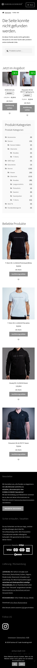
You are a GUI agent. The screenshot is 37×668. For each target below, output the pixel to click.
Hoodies (16, 153)
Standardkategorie (14, 208)
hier (27, 598)
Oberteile (13, 149)
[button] (10, 113)
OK (15, 664)
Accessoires (12, 137)
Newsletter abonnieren (13, 508)
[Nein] (34, 661)
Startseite (8, 12)
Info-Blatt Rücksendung (18, 603)
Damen (10, 141)
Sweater (16, 192)
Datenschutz (21, 637)
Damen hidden (15, 145)
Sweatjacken (17, 196)
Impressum (12, 637)
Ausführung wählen (9, 106)
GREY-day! (11, 161)
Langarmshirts (18, 184)
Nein (21, 664)
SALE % (10, 204)
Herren (10, 168)
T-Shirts (16, 157)
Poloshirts (16, 188)
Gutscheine (12, 165)
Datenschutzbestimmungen (24, 500)
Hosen (12, 172)
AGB (23, 608)
